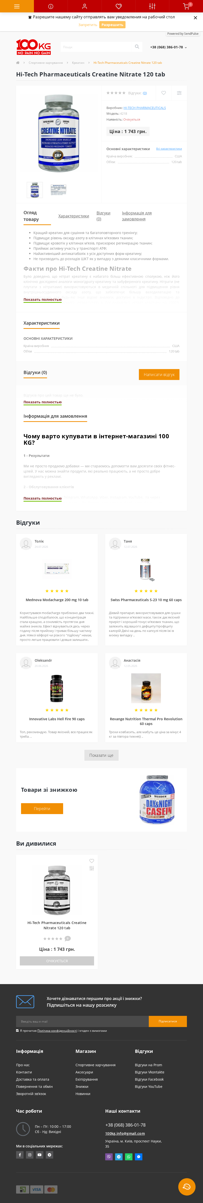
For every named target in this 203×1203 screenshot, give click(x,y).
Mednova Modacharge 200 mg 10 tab (57, 599)
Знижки (82, 1086)
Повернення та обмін (34, 1086)
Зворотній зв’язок (31, 1093)
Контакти (24, 1072)
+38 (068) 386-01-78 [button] (125, 1125)
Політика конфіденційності (57, 1031)
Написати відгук (159, 374)
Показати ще (101, 755)
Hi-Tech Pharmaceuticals (145, 107)
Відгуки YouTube (148, 1086)
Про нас (23, 1065)
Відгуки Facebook (149, 1079)
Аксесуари (84, 1072)
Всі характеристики (169, 148)
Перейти (42, 808)
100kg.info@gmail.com (125, 1133)
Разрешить (112, 24)
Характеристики (73, 216)
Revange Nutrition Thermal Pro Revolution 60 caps (146, 721)
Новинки (83, 1093)
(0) (145, 93)
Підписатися (168, 1021)
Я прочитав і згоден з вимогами (63, 1031)
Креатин (78, 63)
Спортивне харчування (46, 63)
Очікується (57, 961)
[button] (85, 6)
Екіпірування (87, 1079)
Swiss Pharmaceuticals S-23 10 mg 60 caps (146, 599)
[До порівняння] (91, 868)
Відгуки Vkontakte (149, 1072)
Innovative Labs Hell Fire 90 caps (57, 719)
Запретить (87, 24)
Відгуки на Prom (148, 1065)
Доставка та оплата (32, 1079)
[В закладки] (91, 861)
